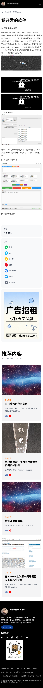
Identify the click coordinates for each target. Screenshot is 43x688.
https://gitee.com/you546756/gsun (18, 32)
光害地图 (34, 668)
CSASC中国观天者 (28, 672)
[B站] (7, 637)
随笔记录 (8, 12)
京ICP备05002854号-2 (15, 682)
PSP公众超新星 (15, 672)
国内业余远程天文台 (16, 403)
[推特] (22, 637)
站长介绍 (8, 627)
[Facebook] (17, 637)
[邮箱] (27, 637)
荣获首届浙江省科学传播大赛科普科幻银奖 (21, 463)
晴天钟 (3, 668)
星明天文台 (5, 672)
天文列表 (31, 676)
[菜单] (40, 4)
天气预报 (27, 668)
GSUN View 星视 (10, 28)
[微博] (2, 637)
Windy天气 (11, 668)
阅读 (8, 416)
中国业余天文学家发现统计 (10, 676)
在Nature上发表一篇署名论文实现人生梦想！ (21, 578)
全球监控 (23, 676)
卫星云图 (19, 668)
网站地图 (38, 676)
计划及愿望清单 (14, 521)
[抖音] (12, 637)
